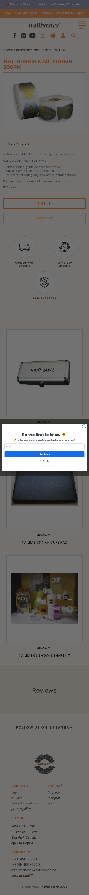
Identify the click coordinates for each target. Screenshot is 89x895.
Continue (44, 454)
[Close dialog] (84, 426)
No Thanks (44, 461)
